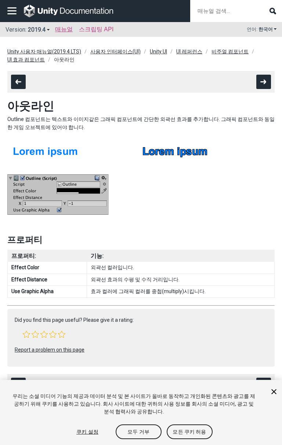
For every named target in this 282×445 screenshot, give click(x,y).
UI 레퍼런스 (189, 51)
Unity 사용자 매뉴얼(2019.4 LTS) (44, 51)
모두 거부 (138, 432)
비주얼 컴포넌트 (230, 51)
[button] (26, 334)
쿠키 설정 (87, 432)
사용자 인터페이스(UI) (115, 51)
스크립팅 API (96, 29)
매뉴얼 (64, 29)
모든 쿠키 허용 (189, 432)
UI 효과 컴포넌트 (26, 60)
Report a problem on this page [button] (49, 350)
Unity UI (158, 51)
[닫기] (274, 392)
